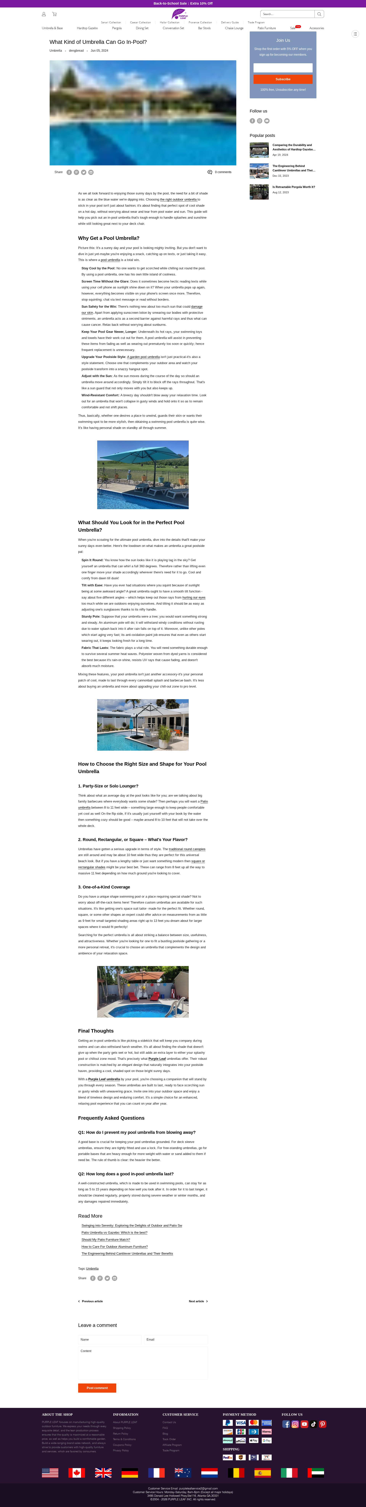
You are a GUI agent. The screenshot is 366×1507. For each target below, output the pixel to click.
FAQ (165, 1427)
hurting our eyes (193, 597)
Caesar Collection (140, 22)
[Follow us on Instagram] (259, 121)
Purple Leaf (157, 1059)
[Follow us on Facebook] (252, 121)
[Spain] (262, 1473)
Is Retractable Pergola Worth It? (294, 187)
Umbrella (56, 50)
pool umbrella (110, 260)
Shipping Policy (122, 1427)
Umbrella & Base (52, 28)
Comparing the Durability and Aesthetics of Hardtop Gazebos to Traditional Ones (293, 147)
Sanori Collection (111, 22)
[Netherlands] (209, 1473)
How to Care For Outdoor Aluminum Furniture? (115, 1247)
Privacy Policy (121, 1450)
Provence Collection (200, 22)
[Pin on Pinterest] (76, 172)
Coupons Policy (122, 1444)
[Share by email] (91, 172)
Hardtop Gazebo (87, 28)
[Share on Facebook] (69, 172)
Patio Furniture (267, 28)
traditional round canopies (187, 849)
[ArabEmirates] (316, 1473)
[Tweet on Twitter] (83, 172)
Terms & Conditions (124, 1439)
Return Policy (120, 1433)
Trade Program (256, 22)
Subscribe (283, 79)
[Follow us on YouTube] (267, 121)
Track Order (169, 1439)
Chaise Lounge (234, 28)
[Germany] (130, 1473)
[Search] (319, 14)
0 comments (223, 172)
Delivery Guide (230, 22)
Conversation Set (173, 28)
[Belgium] (236, 1473)
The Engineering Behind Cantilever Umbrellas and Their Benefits (127, 1253)
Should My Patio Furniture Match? (106, 1239)
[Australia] (183, 1473)
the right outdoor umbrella (178, 199)
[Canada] (76, 1473)
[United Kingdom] (103, 1473)
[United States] (50, 1473)
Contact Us (169, 1422)
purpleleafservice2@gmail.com (198, 1488)
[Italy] (289, 1473)
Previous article (92, 1301)
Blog (165, 1433)
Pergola (117, 28)
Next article (196, 1301)
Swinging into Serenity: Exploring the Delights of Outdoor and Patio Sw (132, 1225)
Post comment (97, 1388)
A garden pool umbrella (143, 357)
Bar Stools (204, 28)
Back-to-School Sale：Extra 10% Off (183, 3)
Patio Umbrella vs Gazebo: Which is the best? (114, 1232)
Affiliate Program (172, 1444)
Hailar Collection (170, 22)
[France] (156, 1473)
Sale (292, 28)
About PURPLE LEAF (125, 1422)
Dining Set (142, 28)
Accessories (317, 28)
